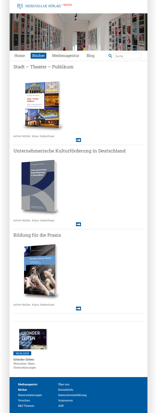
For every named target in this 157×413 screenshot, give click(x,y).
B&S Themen (26, 405)
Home (19, 55)
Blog (90, 55)
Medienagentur (65, 55)
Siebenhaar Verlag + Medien (44, 10)
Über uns (64, 384)
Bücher (38, 55)
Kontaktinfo (65, 389)
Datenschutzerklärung (72, 395)
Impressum (65, 400)
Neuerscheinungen (30, 395)
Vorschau (24, 400)
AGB (61, 405)
